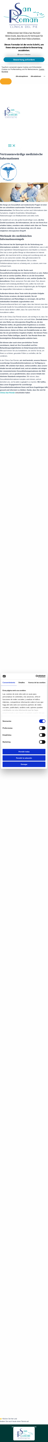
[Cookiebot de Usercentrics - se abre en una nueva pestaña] (35, 676)
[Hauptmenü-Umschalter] (11, 146)
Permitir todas (24, 752)
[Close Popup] (6, 81)
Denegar (24, 764)
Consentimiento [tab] (9, 682)
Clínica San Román (7, 393)
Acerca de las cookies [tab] (36, 682)
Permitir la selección (24, 758)
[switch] (42, 728)
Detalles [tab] (22, 682)
